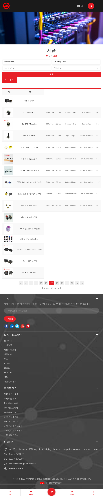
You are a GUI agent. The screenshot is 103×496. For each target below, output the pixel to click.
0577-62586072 (16, 454)
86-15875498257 (17, 468)
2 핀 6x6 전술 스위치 (29, 159)
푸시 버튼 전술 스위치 (29, 205)
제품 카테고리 (10, 349)
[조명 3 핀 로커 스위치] (8, 272)
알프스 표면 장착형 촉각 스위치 (29, 194)
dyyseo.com (85, 478)
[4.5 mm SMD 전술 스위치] (8, 170)
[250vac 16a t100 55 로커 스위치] (8, 249)
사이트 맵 (8, 372)
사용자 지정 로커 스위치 (29, 239)
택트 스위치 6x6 (29, 135)
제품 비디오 (9, 354)
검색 (51, 74)
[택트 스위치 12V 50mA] (8, 147)
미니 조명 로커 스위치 (29, 217)
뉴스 (6, 358)
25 (41, 283)
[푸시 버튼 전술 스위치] (8, 205)
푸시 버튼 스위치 (11, 398)
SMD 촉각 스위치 (11, 421)
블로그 (7, 367)
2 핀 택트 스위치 (11, 403)
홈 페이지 (8, 340)
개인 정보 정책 (10, 381)
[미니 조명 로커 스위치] (8, 217)
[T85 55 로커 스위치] (8, 261)
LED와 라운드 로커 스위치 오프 (29, 229)
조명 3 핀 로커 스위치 (29, 272)
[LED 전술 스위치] (8, 112)
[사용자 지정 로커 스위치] (8, 239)
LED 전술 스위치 (29, 112)
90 (72, 283)
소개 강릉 (8, 345)
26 (46, 283)
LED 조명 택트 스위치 (29, 124)
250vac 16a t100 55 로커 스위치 (29, 249)
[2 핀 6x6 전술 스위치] (8, 159)
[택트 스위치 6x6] (8, 136)
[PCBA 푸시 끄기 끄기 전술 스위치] (8, 182)
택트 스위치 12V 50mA (29, 147)
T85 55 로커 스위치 (29, 261)
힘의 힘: (82, 478)
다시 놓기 (9, 79)
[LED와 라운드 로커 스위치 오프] (8, 229)
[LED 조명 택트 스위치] (8, 124)
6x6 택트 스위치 (11, 407)
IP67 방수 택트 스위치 (13, 430)
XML (6, 377)
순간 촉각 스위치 (11, 416)
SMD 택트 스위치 (11, 394)
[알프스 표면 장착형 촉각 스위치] (8, 194)
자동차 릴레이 (29, 100)
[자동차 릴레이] (8, 101)
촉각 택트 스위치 (11, 412)
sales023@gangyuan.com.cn (22, 463)
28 (57, 283)
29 (62, 283)
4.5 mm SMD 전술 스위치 (29, 170)
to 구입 (7, 363)
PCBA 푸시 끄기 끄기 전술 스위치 (29, 182)
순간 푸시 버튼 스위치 (13, 426)
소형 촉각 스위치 (11, 435)
